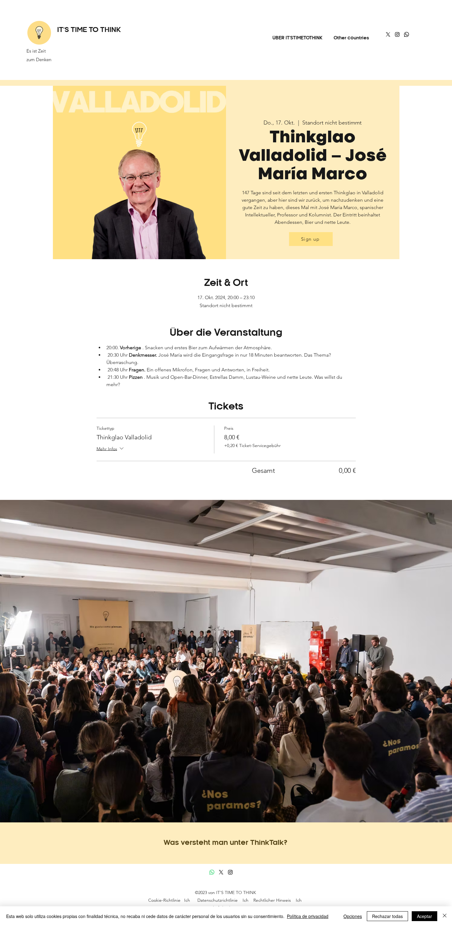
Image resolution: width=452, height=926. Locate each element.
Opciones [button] (352, 916)
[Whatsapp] (406, 34)
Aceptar (424, 916)
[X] (388, 34)
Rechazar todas (387, 916)
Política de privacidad (307, 916)
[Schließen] (444, 916)
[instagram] (397, 34)
